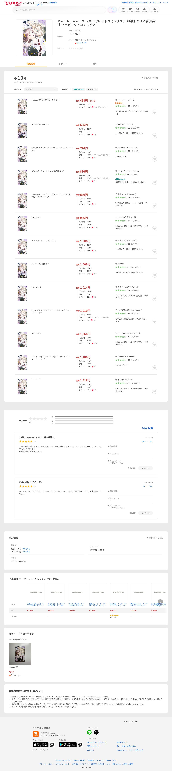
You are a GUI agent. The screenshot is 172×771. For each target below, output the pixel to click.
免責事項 (94, 764)
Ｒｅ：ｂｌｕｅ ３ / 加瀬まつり (45, 241)
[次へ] (160, 601)
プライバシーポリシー (46, 764)
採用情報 (101, 764)
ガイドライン (84, 764)
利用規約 (75, 764)
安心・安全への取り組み (126, 746)
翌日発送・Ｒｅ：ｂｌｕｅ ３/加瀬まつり (48, 171)
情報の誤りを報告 (156, 538)
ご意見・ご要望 (127, 764)
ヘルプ (165, 3)
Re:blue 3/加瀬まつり (40, 124)
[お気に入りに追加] (154, 112)
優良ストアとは (93, 746)
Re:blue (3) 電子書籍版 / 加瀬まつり (46, 100)
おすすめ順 (148, 428)
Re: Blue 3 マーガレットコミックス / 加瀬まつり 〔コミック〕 (51, 311)
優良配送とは (122, 742)
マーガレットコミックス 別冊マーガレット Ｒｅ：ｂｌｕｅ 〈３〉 (51, 358)
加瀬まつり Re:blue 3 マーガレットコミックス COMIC (52, 149)
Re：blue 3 (36, 217)
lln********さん (148, 486)
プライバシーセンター (63, 764)
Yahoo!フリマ (111, 760)
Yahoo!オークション (95, 760)
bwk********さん (147, 441)
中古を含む (92, 89)
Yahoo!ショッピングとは (97, 742)
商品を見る (26, 549)
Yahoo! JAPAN (128, 3)
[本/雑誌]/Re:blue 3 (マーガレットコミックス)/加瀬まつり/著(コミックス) (51, 195)
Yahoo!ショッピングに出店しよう (148, 3)
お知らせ (90, 750)
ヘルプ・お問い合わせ (113, 764)
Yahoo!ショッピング (64, 760)
